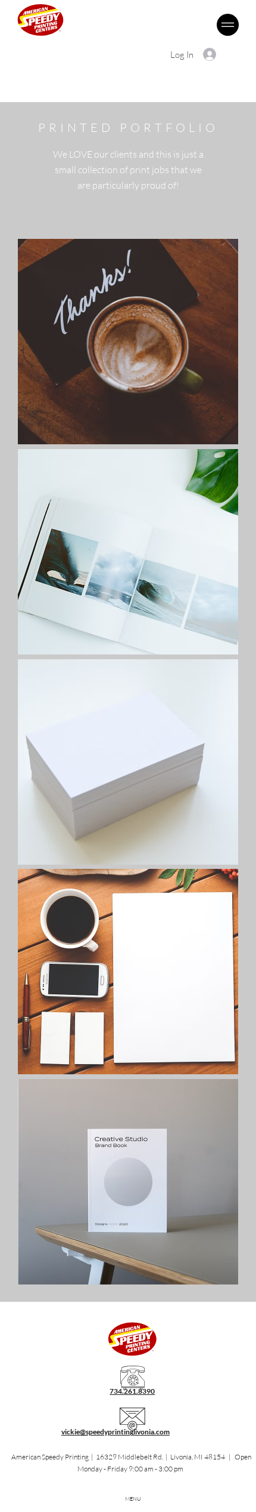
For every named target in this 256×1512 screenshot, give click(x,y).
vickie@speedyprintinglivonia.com (115, 1431)
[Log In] (209, 54)
